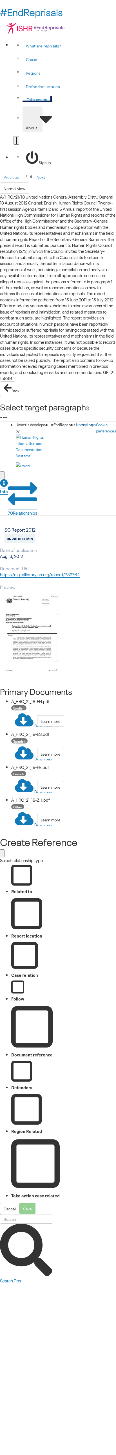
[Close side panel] (2, 475)
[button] (4, 486)
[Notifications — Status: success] (16, 140)
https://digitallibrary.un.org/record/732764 (40, 574)
